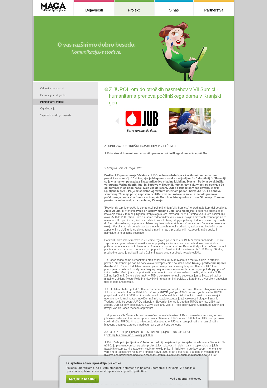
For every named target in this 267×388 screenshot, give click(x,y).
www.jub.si (127, 335)
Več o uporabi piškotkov (185, 378)
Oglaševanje (47, 108)
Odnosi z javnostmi (52, 88)
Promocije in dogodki (52, 95)
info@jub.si (114, 335)
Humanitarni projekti (52, 101)
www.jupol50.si (144, 335)
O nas (174, 10)
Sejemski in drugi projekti (55, 115)
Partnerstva (213, 10)
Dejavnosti (94, 10)
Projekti (134, 10)
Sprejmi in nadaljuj (82, 378)
